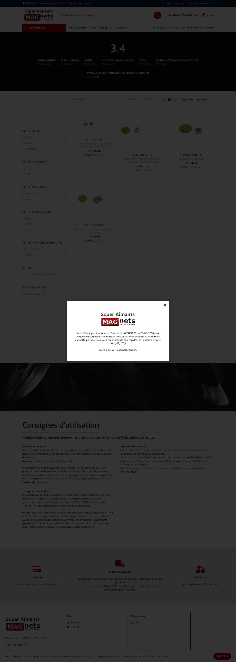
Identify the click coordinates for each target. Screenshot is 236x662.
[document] (118, 331)
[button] (165, 305)
